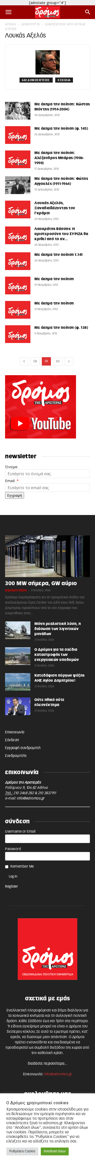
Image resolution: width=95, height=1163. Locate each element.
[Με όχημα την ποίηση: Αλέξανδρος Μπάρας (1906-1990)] (17, 159)
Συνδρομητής (16, 756)
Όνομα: (11, 466)
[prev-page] (24, 361)
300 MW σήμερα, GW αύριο (41, 583)
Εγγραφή (14, 495)
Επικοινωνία (15, 732)
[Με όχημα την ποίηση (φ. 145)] (17, 135)
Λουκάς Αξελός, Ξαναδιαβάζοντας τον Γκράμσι (54, 208)
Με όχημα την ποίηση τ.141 (58, 255)
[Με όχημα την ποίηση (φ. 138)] (17, 334)
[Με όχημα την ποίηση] (17, 285)
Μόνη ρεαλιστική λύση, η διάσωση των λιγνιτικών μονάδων (57, 629)
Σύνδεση (12, 740)
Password (13, 849)
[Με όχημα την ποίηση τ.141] (17, 261)
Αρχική (10, 24)
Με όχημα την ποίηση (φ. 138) (61, 328)
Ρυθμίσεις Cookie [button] (22, 1151)
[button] (9, 12)
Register (11, 886)
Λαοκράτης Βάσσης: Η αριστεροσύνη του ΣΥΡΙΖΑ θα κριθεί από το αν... (61, 234)
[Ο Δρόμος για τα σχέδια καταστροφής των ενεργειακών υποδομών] (17, 656)
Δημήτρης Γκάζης (16, 590)
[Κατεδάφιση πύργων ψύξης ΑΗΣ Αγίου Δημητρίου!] (17, 682)
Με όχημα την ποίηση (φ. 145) (61, 128)
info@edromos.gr (31, 798)
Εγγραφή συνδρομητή (23, 748)
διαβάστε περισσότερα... (47, 1063)
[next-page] (69, 361)
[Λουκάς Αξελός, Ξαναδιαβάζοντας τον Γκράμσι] (17, 209)
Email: (12, 480)
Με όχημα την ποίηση (54, 279)
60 (58, 361)
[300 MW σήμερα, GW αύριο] (47, 556)
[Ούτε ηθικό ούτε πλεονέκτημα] (17, 706)
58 (35, 361)
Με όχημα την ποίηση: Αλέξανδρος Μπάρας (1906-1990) (59, 158)
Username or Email (20, 831)
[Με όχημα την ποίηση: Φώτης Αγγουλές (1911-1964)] (17, 185)
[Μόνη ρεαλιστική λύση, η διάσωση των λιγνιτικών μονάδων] (17, 630)
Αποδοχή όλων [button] (55, 1151)
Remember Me (22, 866)
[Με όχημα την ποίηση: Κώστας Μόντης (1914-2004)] (17, 111)
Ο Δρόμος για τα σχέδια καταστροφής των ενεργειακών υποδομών (56, 655)
